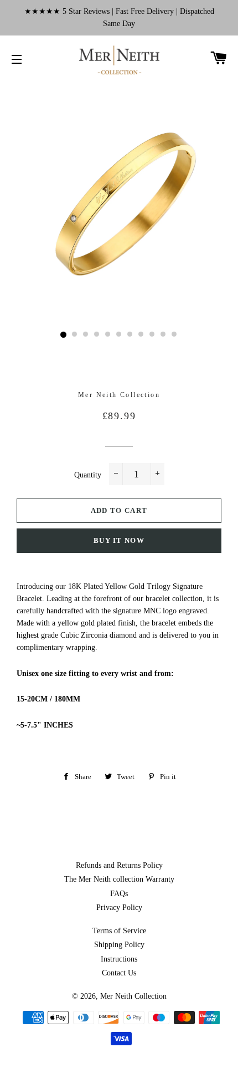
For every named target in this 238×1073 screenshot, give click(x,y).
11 (174, 334)
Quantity (87, 475)
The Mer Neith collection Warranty (119, 879)
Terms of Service (119, 931)
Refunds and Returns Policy (119, 865)
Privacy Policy (119, 907)
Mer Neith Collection (133, 996)
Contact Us (119, 973)
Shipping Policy (119, 944)
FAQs (119, 893)
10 (163, 334)
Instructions (119, 959)
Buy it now (119, 540)
